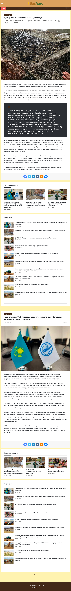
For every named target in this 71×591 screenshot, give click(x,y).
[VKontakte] (37, 176)
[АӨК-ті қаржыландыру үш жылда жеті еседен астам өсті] (9, 287)
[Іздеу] (69, 4)
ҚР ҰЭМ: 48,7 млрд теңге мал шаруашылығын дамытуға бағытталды (26, 8)
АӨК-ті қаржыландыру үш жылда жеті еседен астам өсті (32, 284)
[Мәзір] (2, 4)
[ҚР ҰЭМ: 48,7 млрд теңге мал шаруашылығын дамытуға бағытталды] (57, 194)
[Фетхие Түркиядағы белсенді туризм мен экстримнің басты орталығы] (9, 256)
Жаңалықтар (8, 15)
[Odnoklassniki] (41, 176)
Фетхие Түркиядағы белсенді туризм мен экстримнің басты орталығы (36, 253)
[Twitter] (29, 176)
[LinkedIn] (33, 176)
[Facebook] (25, 176)
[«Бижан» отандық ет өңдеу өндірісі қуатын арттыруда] (9, 248)
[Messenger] (46, 176)
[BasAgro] (35, 3)
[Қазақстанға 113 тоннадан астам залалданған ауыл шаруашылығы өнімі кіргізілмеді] (35, 194)
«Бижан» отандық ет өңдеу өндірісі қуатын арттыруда (31, 245)
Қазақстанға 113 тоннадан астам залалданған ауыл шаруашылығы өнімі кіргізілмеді (35, 203)
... (35, 301)
